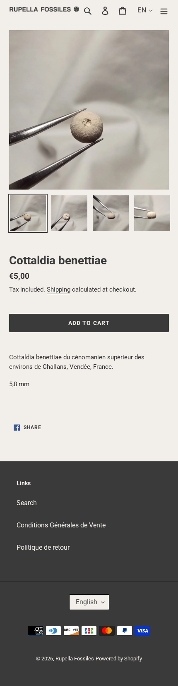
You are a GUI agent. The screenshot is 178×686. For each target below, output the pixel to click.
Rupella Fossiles (74, 658)
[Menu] (164, 10)
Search (27, 503)
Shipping (58, 289)
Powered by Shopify (119, 658)
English (86, 602)
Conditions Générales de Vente (61, 525)
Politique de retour (43, 547)
